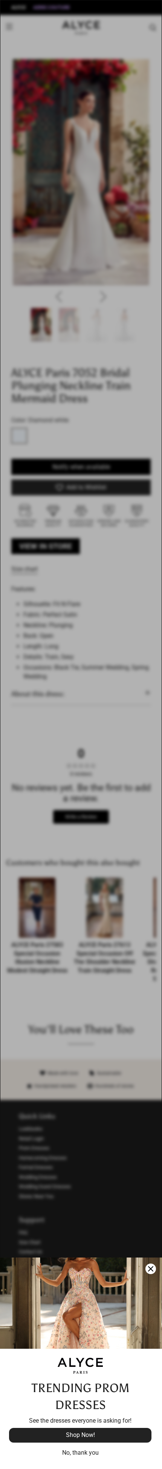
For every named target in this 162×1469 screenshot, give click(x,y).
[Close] (150, 1269)
